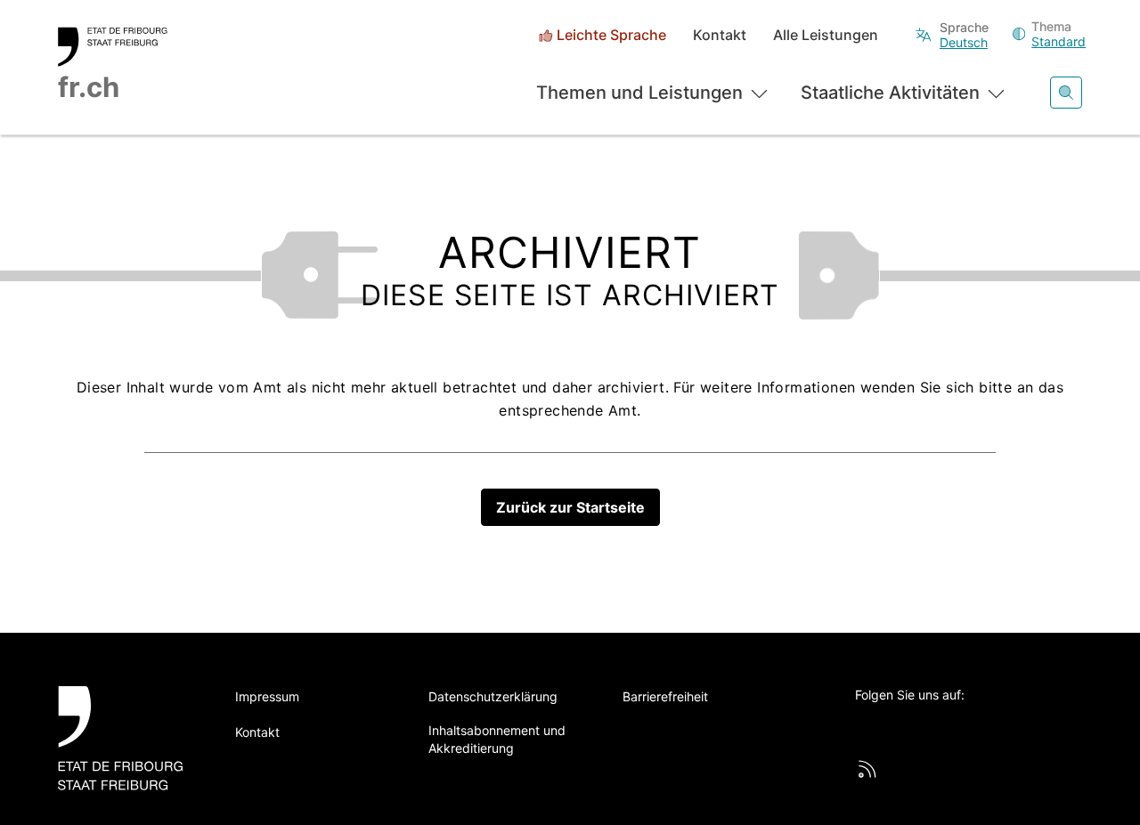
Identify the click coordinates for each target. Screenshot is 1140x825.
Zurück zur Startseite (570, 507)
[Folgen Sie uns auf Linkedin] (963, 724)
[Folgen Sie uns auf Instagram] (1012, 724)
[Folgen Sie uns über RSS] (867, 769)
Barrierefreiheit (665, 696)
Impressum (267, 696)
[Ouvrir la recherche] (1066, 93)
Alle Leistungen (825, 35)
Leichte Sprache (611, 35)
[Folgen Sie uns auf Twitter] (865, 724)
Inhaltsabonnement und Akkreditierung (497, 739)
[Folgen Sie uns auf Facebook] (914, 724)
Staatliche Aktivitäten (890, 92)
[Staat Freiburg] (127, 738)
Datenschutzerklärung (493, 696)
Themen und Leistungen (639, 92)
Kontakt (719, 35)
